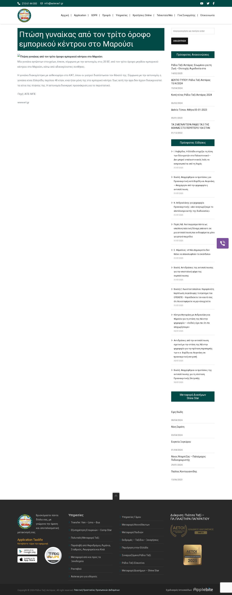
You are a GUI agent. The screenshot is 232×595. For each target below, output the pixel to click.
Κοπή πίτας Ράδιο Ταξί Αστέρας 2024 (191, 94)
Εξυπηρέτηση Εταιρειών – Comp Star (91, 530)
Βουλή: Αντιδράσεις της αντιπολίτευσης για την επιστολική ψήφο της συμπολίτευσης (193, 271)
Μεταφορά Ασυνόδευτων (136, 524)
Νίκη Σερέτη (177, 426)
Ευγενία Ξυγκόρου (181, 441)
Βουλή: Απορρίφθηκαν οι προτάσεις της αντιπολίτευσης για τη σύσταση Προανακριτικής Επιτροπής (193, 374)
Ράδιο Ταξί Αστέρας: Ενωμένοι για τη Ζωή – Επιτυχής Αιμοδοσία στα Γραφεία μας (191, 68)
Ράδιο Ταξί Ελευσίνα (133, 563)
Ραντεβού (76, 568)
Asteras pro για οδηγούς (84, 576)
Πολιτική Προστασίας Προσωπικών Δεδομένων (97, 590)
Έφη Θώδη (177, 412)
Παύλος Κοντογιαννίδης (184, 471)
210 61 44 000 (29, 3)
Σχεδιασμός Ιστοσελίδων (179, 590)
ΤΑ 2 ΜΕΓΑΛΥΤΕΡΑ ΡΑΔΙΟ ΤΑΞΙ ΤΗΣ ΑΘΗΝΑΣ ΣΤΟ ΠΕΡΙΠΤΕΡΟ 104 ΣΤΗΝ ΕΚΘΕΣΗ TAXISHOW (190, 128)
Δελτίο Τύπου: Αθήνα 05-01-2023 (189, 109)
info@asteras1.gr (53, 3)
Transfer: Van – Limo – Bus (85, 522)
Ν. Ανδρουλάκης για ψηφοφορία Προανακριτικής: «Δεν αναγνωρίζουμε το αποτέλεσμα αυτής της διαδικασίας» (193, 207)
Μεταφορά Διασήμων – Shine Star (140, 570)
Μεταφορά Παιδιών (132, 532)
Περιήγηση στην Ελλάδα (135, 547)
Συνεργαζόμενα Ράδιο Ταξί (136, 555)
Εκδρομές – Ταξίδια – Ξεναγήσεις (140, 540)
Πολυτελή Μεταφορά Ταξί (85, 537)
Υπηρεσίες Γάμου (131, 517)
